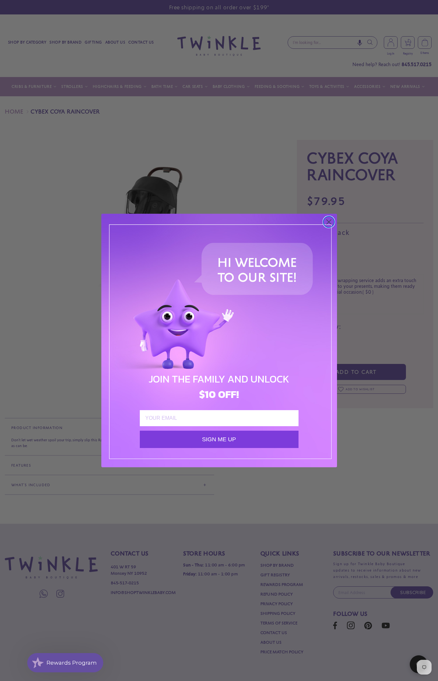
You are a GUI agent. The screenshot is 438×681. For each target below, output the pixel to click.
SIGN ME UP (219, 439)
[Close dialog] (328, 222)
